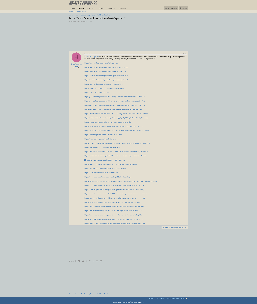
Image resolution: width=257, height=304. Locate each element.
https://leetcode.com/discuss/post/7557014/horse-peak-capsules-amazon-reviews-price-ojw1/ (117, 194)
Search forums (81, 11)
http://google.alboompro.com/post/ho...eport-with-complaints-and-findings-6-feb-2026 (114, 105)
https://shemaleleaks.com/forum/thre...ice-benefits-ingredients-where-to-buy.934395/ (114, 206)
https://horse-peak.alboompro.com (96, 92)
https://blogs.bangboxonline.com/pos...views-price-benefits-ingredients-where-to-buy (114, 190)
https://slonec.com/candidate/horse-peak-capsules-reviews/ (105, 168)
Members (122, 8)
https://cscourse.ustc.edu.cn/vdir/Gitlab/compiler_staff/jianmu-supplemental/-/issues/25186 (116, 130)
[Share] (183, 53)
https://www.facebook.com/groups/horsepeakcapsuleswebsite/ (106, 76)
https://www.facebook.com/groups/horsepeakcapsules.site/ (105, 71)
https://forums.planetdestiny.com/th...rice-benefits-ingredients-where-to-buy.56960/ (113, 211)
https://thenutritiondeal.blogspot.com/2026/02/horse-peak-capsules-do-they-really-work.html (117, 143)
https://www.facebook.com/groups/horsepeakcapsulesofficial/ (106, 80)
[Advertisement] (128, 37)
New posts (72, 11)
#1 (186, 53)
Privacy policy (171, 298)
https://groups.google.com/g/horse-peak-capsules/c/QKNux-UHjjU (107, 122)
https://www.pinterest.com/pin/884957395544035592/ (105, 160)
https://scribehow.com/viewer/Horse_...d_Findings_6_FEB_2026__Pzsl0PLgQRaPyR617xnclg (116, 118)
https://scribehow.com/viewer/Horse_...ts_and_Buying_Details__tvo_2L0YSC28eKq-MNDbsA (116, 114)
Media (101, 8)
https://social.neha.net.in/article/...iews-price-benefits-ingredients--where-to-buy (112, 202)
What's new (91, 8)
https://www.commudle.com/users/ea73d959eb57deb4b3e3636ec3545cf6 (110, 164)
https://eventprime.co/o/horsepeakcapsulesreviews (102, 147)
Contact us (151, 298)
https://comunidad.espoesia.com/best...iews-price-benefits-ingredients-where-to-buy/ (114, 219)
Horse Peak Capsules (91, 57)
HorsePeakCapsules (77, 21)
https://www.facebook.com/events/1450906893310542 (103, 84)
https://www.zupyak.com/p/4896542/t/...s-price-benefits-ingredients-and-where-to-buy (114, 223)
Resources (111, 8)
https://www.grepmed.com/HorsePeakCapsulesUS (101, 173)
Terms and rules (160, 298)
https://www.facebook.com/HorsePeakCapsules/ (101, 63)
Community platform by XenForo (128, 302)
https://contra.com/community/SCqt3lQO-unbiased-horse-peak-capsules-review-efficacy (115, 156)
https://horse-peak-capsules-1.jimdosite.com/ (100, 139)
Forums (81, 8)
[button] (96, 8)
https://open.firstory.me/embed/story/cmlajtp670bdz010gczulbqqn (107, 177)
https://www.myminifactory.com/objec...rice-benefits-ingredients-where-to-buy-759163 (114, 198)
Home (73, 8)
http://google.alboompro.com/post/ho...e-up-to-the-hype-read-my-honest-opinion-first (114, 101)
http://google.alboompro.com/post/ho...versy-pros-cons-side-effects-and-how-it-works (114, 97)
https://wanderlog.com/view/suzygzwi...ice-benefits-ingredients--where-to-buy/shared (114, 215)
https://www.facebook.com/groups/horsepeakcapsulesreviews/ (106, 67)
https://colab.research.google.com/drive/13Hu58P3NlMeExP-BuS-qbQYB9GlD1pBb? (113, 126)
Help (177, 298)
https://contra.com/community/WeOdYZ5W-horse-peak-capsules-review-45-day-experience (116, 152)
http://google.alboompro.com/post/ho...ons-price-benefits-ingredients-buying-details (114, 109)
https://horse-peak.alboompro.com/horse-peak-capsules (104, 88)
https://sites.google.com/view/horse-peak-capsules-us (103, 135)
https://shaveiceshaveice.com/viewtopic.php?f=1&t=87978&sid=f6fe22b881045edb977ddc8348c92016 (120, 181)
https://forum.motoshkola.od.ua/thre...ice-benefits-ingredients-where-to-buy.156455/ (114, 185)
